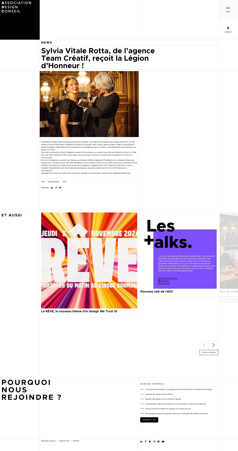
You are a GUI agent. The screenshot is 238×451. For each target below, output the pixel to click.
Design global (53, 182)
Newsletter (64, 441)
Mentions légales (48, 441)
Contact (76, 441)
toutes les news (209, 352)
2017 (64, 182)
